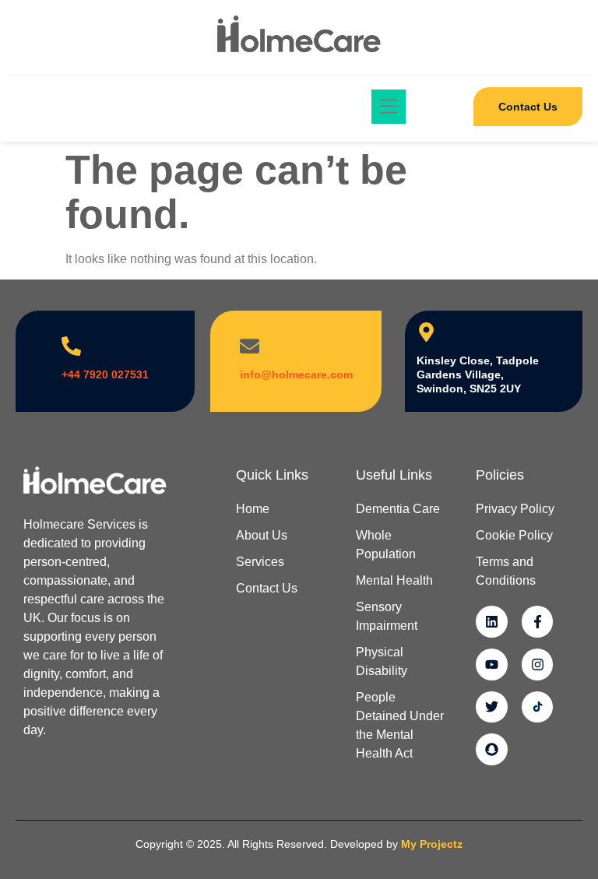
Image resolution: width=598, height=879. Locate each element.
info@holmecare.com (296, 374)
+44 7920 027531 (105, 374)
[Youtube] (492, 664)
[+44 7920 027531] (71, 346)
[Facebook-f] (538, 622)
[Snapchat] (492, 749)
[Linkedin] (492, 622)
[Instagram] (538, 664)
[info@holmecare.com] (249, 346)
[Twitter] (492, 707)
